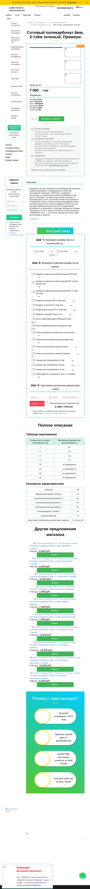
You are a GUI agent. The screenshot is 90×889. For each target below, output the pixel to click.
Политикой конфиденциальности (55, 413)
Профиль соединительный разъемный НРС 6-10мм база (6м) (57, 292)
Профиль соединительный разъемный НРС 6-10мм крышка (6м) (57, 282)
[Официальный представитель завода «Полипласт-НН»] (45, 6)
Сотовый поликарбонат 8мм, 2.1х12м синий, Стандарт (52, 576)
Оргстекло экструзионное (16, 94)
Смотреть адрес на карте (58, 165)
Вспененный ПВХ (16, 86)
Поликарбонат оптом (14, 151)
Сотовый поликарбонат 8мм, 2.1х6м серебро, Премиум (49, 603)
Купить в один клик (51, 123)
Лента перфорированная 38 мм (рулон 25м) (54, 325)
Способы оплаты (12, 148)
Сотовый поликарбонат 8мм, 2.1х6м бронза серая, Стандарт (51, 562)
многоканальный (17, 10)
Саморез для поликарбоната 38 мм (50, 365)
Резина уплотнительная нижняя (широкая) (53, 353)
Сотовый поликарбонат (15, 24)
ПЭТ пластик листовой (15, 71)
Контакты (76, 15)
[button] (79, 7)
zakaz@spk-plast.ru (65, 8)
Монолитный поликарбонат (15, 32)
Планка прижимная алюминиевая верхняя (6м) (55, 332)
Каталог (37, 15)
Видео (28, 818)
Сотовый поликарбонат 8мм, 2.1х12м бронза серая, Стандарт (51, 630)
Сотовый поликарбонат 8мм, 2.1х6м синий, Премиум (52, 616)
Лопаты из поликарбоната (16, 55)
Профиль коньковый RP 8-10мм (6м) (50, 300)
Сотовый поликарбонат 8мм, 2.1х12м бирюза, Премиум (49, 646)
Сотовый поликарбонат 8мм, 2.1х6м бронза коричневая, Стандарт (48, 676)
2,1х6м (41, 251)
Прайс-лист (27, 15)
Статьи (65, 818)
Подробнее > (72, 2)
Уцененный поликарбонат (15, 63)
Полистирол (15, 78)
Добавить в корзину (51, 119)
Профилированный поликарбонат (17, 48)
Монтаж (65, 821)
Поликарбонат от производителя (69, 842)
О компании (49, 818)
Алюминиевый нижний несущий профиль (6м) (54, 339)
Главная (8, 15)
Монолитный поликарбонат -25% (15, 40)
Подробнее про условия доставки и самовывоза (48, 170)
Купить (55, 555)
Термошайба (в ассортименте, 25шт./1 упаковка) (55, 374)
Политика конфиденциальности (37, 845)
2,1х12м (64, 251)
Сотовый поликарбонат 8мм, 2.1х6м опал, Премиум (51, 588)
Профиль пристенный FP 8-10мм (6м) (51, 309)
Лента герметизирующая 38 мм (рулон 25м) (53, 319)
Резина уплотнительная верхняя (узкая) (52, 346)
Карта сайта (55, 845)
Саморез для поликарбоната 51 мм (50, 369)
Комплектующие (16, 101)
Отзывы (8, 154)
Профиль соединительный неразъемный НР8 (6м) (56, 274)
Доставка (67, 15)
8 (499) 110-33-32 (16, 8)
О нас (17, 15)
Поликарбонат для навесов (15, 109)
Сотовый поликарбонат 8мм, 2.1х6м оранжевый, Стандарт (50, 547)
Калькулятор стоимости (14, 127)
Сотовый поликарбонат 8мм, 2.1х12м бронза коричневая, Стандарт (48, 661)
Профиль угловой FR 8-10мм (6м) (49, 305)
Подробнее (34, 218)
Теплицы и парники (14, 117)
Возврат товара (11, 160)
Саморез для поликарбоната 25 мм (50, 360)
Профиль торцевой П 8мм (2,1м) (49, 314)
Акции (7, 157)
